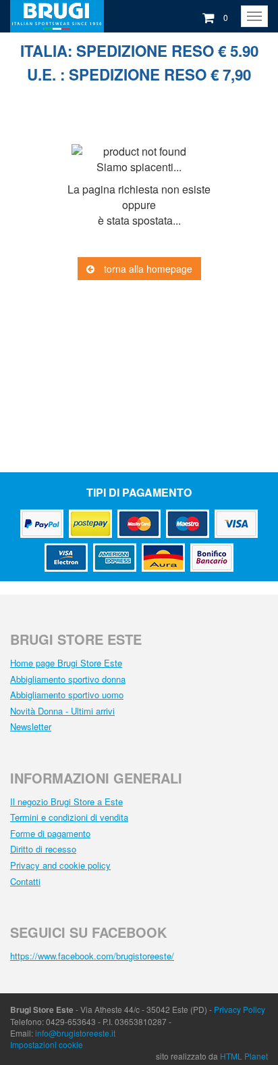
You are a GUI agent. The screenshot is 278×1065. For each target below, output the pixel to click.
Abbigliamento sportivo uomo (66, 694)
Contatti (25, 881)
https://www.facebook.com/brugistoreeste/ (92, 955)
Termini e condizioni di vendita (69, 817)
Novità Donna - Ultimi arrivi (62, 710)
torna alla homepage (146, 268)
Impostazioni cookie (46, 1044)
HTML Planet (244, 1056)
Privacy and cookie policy (60, 865)
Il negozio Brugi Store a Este (66, 801)
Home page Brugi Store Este (66, 662)
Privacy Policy (239, 1009)
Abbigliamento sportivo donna (68, 679)
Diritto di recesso (43, 848)
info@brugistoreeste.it (75, 1033)
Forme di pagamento (50, 833)
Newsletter (30, 726)
